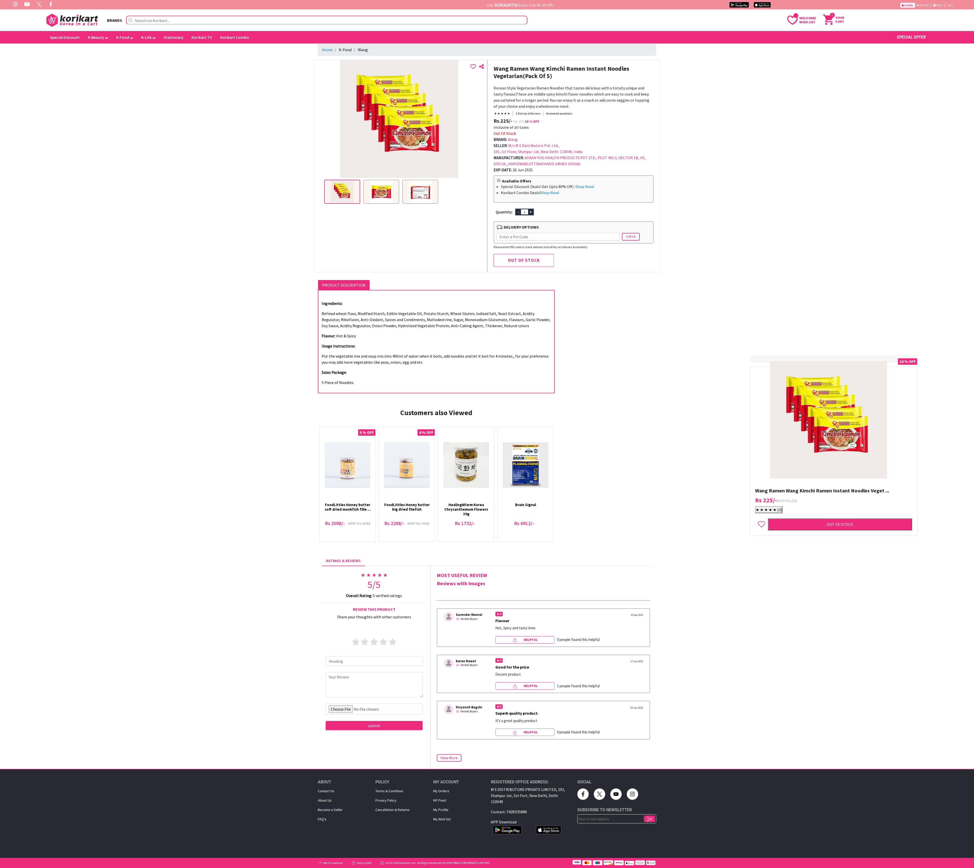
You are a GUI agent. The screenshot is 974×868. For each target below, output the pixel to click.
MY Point (439, 800)
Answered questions (559, 113)
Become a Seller (330, 809)
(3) (769, 509)
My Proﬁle (440, 809)
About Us (325, 800)
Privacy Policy (385, 800)
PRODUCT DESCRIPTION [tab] (344, 285)
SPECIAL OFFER (911, 37)
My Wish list (442, 819)
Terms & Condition (389, 791)
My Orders (441, 791)
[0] (833, 19)
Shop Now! (585, 186)
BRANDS (114, 20)
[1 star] (355, 642)
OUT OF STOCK (524, 260)
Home (327, 49)
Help (939, 5)
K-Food (123, 37)
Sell (951, 5)
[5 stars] (392, 642)
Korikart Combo (234, 37)
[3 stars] (374, 642)
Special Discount (65, 37)
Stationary (173, 37)
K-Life (146, 37)
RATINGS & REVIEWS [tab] (343, 560)
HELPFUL (530, 639)
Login (908, 5)
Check (631, 236)
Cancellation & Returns (392, 809)
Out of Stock (840, 524)
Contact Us (326, 791)
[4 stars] (383, 642)
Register (922, 5)
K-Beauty (96, 37)
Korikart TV (202, 37)
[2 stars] (364, 642)
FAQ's (322, 819)
